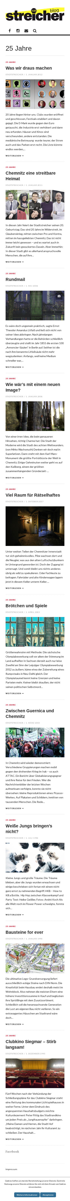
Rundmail (15, 279)
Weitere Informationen (27, 1195)
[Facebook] (9, 30)
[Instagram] (18, 30)
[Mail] (26, 30)
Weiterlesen (13, 156)
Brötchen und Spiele (26, 605)
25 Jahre (11, 62)
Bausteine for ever (24, 932)
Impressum (11, 1169)
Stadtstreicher (14, 74)
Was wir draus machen (29, 68)
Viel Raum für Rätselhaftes (33, 495)
